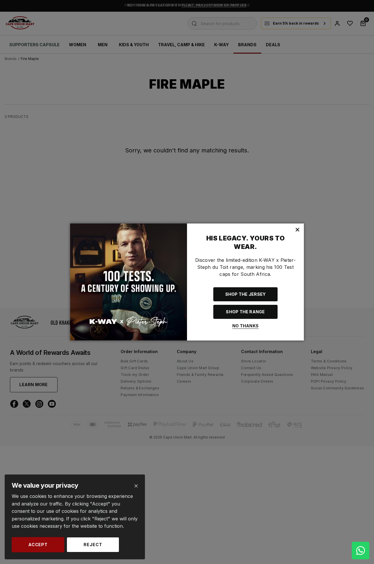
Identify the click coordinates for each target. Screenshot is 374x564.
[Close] (136, 486)
